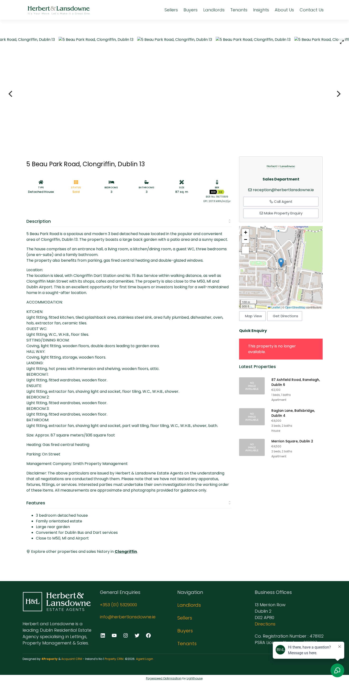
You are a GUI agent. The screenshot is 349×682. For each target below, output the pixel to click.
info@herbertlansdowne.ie (128, 617)
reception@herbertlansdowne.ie (283, 190)
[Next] (338, 94)
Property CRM (114, 659)
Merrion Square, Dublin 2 (292, 441)
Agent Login (144, 659)
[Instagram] (125, 635)
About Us (284, 10)
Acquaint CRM (71, 659)
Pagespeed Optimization (164, 678)
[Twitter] (137, 635)
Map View (253, 315)
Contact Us (312, 10)
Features (35, 503)
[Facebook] (148, 635)
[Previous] (11, 94)
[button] (281, 263)
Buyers (191, 10)
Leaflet (275, 307)
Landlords (214, 10)
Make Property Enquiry (282, 213)
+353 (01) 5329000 (118, 605)
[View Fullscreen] (245, 250)
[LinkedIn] (103, 635)
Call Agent (282, 201)
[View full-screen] (342, 42)
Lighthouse (195, 678)
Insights (261, 10)
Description (38, 221)
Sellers (171, 10)
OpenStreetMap (295, 307)
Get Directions (285, 315)
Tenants (238, 10)
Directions (265, 624)
